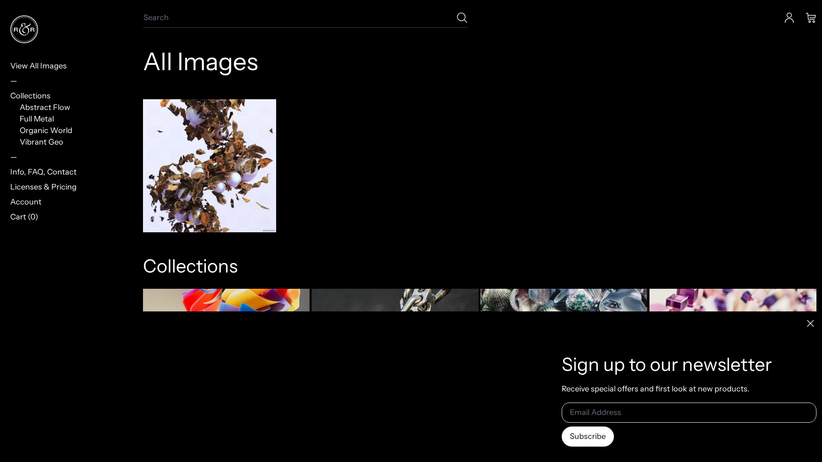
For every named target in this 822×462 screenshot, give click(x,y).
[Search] (462, 18)
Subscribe (588, 436)
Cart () (24, 217)
